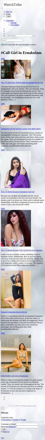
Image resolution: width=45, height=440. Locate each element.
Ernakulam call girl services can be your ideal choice (21, 129)
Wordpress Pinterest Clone (28, 405)
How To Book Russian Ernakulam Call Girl (17, 192)
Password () (8, 427)
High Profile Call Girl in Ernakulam (14, 376)
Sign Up (9, 12)
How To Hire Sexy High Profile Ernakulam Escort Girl (22, 83)
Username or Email (8, 424)
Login (8, 14)
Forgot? (12, 427)
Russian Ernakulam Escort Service (14, 312)
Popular (13, 23)
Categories (10, 20)
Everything (15, 25)
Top (2, 438)
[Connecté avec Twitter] (22, 420)
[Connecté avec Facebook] (6, 420)
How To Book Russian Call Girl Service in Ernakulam (21, 250)
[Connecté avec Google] (15, 420)
